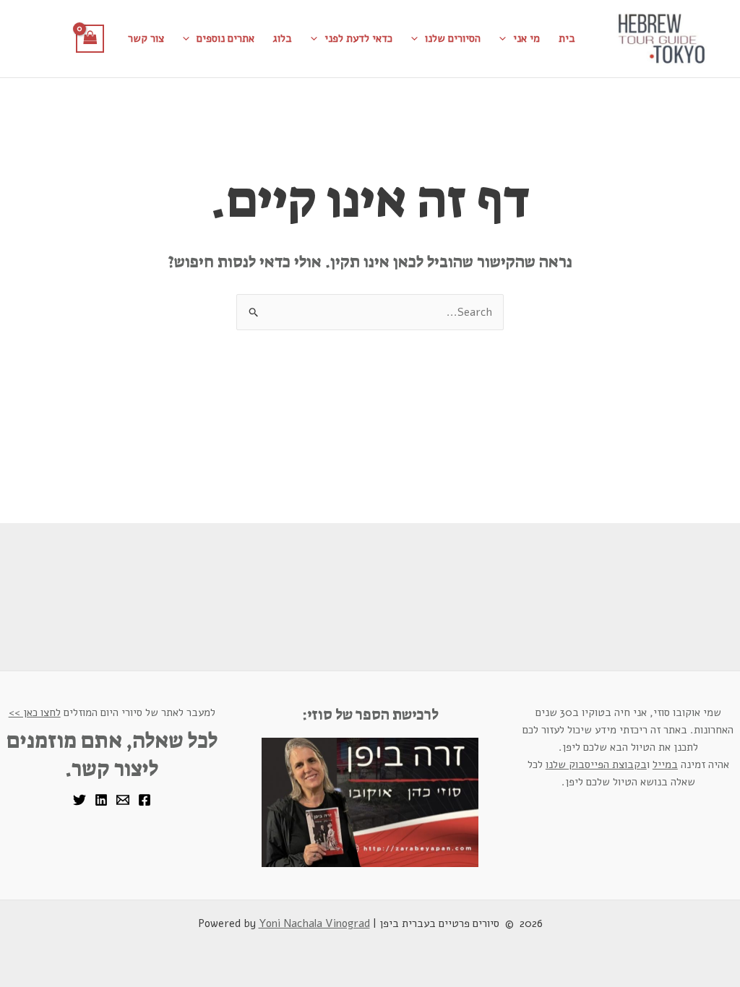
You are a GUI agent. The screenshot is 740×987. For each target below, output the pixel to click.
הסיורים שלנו (453, 38)
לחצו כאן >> (35, 712)
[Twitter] (79, 799)
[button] (506, 38)
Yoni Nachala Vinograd (314, 923)
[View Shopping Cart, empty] (90, 39)
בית (567, 38)
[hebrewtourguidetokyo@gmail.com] (122, 799)
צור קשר (146, 38)
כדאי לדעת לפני (358, 38)
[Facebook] (144, 799)
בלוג (282, 38)
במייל (665, 764)
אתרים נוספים (225, 38)
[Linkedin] (101, 799)
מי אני (526, 38)
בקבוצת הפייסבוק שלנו (596, 764)
